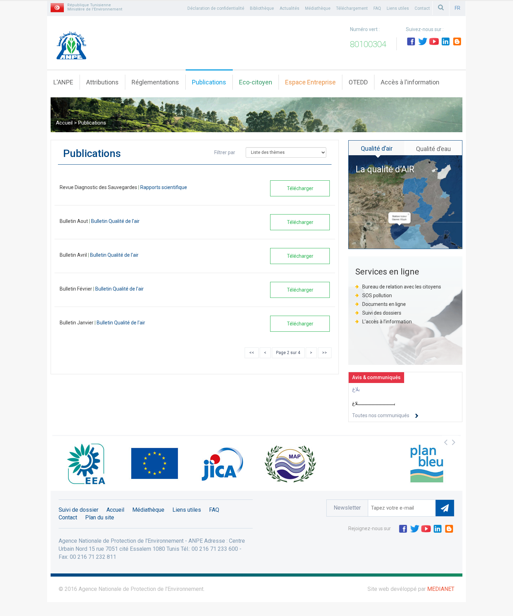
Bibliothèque (262, 8)
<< (251, 352)
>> (324, 352)
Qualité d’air (377, 148)
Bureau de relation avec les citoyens (401, 287)
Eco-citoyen (255, 82)
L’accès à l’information (387, 321)
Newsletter (347, 507)
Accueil (64, 123)
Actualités (289, 8)
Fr (457, 8)
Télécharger (300, 188)
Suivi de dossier (78, 509)
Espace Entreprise (310, 82)
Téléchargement (352, 8)
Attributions (102, 82)
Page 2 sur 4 (288, 352)
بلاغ (356, 389)
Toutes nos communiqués (380, 415)
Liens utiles (398, 8)
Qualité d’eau (433, 148)
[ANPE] (74, 47)
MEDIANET (440, 589)
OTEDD (358, 82)
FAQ (377, 8)
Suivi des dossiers (382, 313)
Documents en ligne (384, 304)
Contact (422, 8)
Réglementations (155, 82)
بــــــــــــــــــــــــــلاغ (373, 403)
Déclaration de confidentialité (215, 8)
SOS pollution (377, 295)
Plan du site (99, 517)
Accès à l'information (410, 82)
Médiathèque (317, 8)
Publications (209, 82)
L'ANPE (63, 82)
